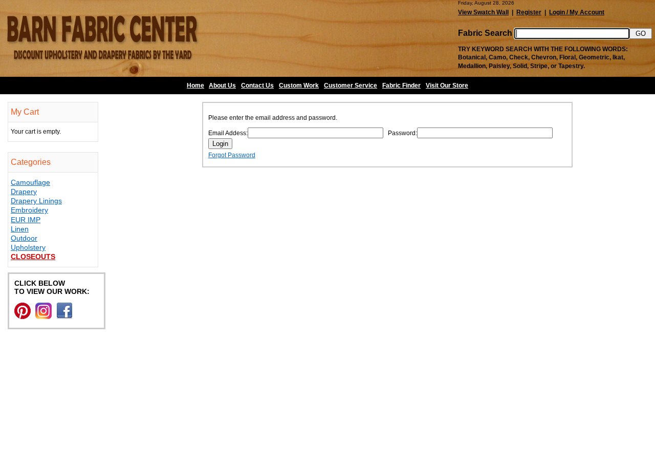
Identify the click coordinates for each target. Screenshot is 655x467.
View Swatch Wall (483, 12)
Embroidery (29, 210)
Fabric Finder (401, 85)
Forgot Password (231, 155)
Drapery (24, 191)
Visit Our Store (447, 85)
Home (195, 85)
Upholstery (28, 247)
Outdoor (24, 238)
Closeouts (33, 256)
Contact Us (257, 85)
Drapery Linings (36, 201)
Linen (20, 229)
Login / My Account (576, 12)
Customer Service (350, 85)
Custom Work (299, 85)
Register (528, 12)
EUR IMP (25, 220)
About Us (222, 85)
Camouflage (30, 182)
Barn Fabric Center (102, 38)
